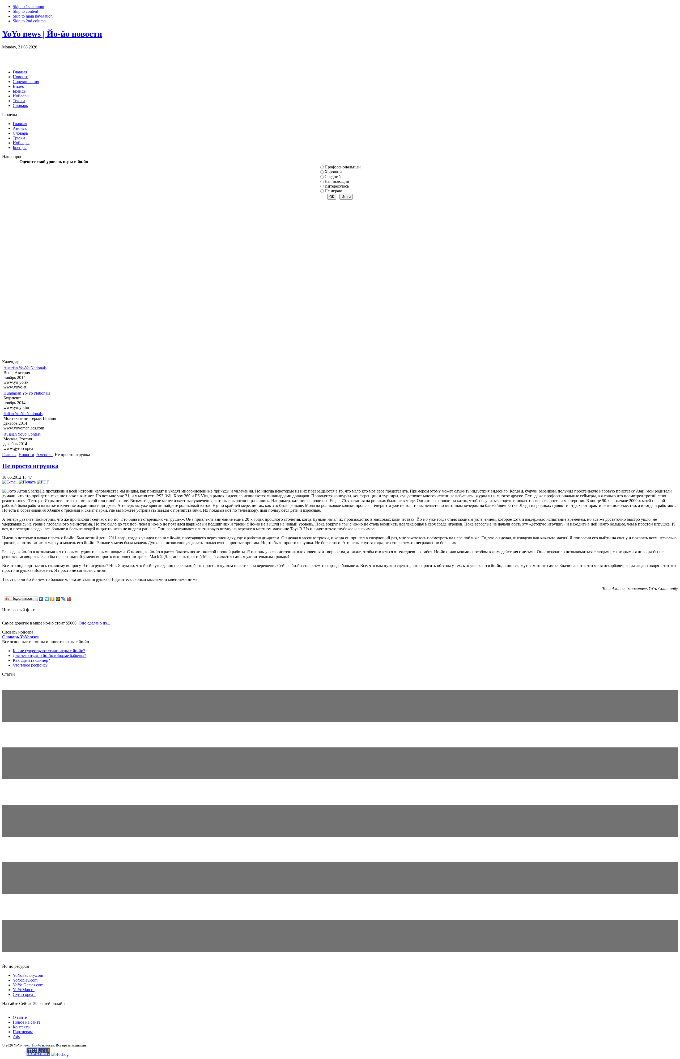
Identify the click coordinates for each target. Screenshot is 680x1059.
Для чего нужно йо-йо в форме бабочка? (49, 655)
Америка (44, 454)
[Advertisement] (64, 57)
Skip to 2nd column (29, 21)
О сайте (20, 1017)
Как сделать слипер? (31, 660)
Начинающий (337, 181)
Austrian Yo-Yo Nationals (24, 368)
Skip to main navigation (33, 16)
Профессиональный (343, 167)
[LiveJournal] (63, 598)
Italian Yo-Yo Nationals (22, 413)
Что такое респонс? (30, 665)
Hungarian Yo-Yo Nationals (26, 393)
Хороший (333, 171)
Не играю (333, 191)
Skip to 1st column (28, 6)
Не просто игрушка (30, 465)
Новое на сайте (26, 1022)
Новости (26, 454)
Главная (9, 454)
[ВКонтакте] (41, 598)
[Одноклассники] (52, 598)
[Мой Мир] (58, 598)
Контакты (22, 1027)
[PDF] (43, 482)
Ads (16, 1036)
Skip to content (25, 11)
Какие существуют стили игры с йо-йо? (49, 650)
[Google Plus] (69, 598)
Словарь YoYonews (20, 637)
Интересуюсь (337, 186)
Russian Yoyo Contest (21, 434)
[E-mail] (10, 482)
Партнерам (23, 1031)
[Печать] (27, 482)
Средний (333, 176)
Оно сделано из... (94, 623)
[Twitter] (47, 598)
